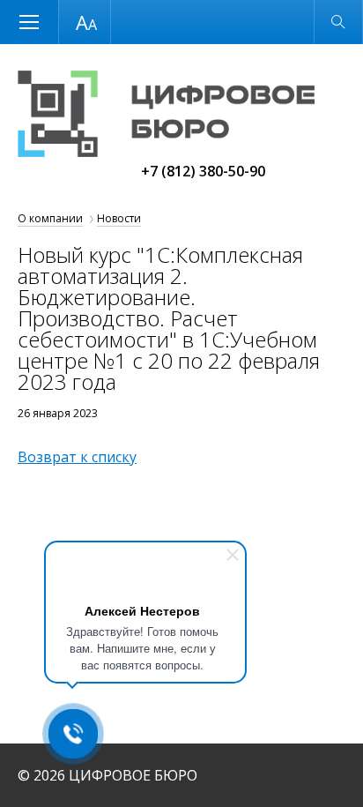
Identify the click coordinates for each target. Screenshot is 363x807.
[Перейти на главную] (166, 151)
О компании (50, 218)
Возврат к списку (77, 457)
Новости (119, 218)
